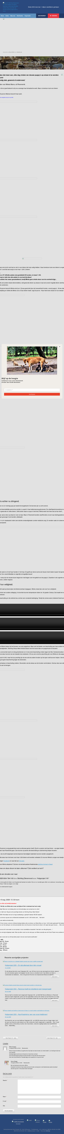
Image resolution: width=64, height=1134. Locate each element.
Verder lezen (55, 976)
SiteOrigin (48, 1130)
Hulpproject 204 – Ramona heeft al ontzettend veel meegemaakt (28, 989)
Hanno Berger (14, 1061)
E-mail (5, 1101)
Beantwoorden (25, 1048)
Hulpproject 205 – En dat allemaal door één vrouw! (23, 965)
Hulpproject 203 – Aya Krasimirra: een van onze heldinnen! (26, 1014)
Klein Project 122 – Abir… (53, 1038)
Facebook (6, 861)
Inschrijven (32, 394)
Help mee (12, 16)
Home (2, 16)
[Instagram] (50, 1121)
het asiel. (21, 861)
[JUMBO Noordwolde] (18, 1122)
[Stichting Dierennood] (11, 7)
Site (4, 1105)
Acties (7, 16)
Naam (4, 1096)
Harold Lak (19, 52)
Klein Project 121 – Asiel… (10, 1038)
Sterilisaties (20, 16)
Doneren (54, 16)
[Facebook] (44, 1121)
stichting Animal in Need (45, 864)
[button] (61, 16)
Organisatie (27, 16)
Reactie (5, 1080)
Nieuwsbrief (42, 16)
